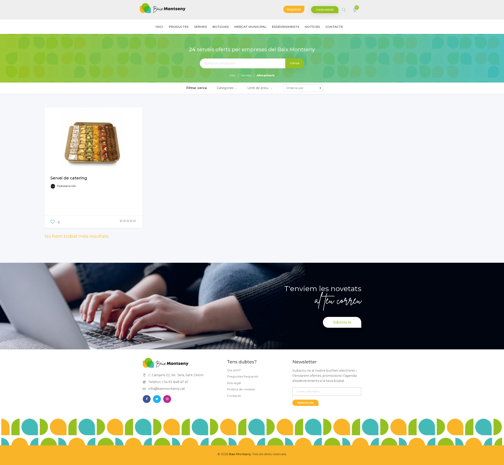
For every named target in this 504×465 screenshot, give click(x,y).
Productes (179, 27)
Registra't (294, 9)
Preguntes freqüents (242, 376)
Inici (232, 75)
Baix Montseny (240, 454)
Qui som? (234, 370)
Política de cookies (241, 389)
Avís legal (234, 383)
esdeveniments (285, 27)
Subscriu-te (342, 322)
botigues (220, 27)
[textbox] (303, 88)
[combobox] (303, 88)
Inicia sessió (325, 9)
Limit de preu (258, 88)
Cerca (294, 63)
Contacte (234, 396)
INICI (159, 27)
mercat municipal (250, 27)
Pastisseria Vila (66, 185)
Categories (225, 88)
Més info (93, 146)
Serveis (200, 27)
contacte (334, 27)
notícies (312, 27)
